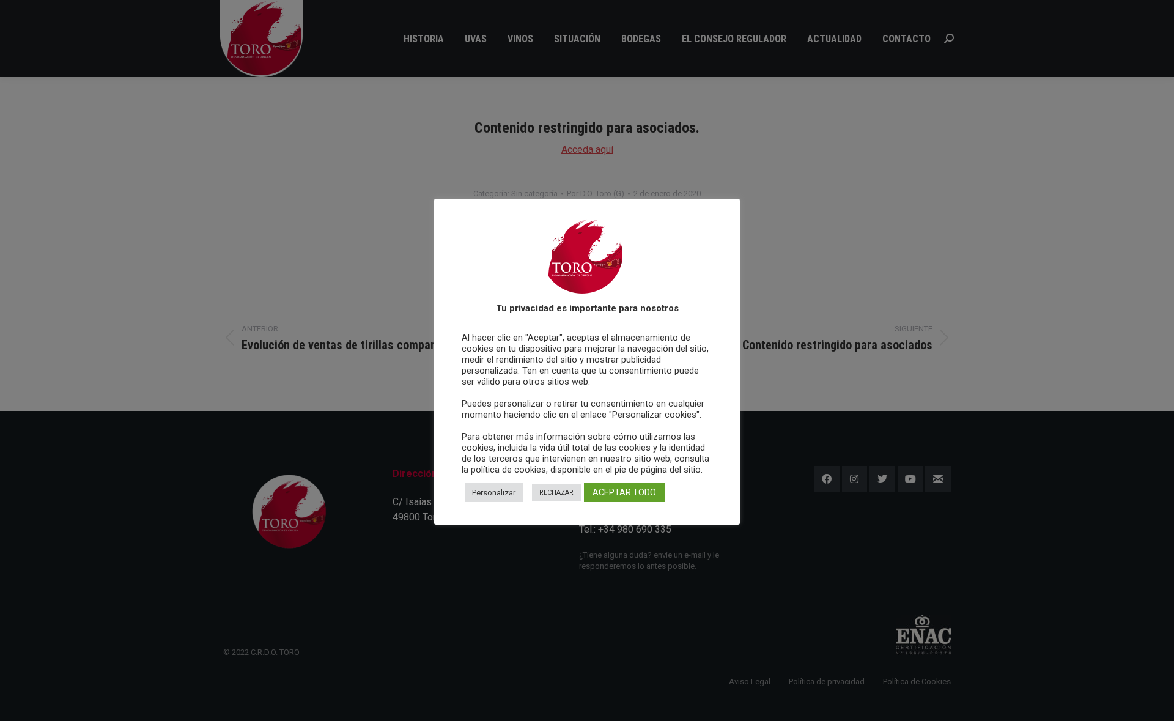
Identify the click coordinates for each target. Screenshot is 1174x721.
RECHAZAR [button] (556, 493)
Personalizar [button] (493, 492)
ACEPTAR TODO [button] (624, 492)
